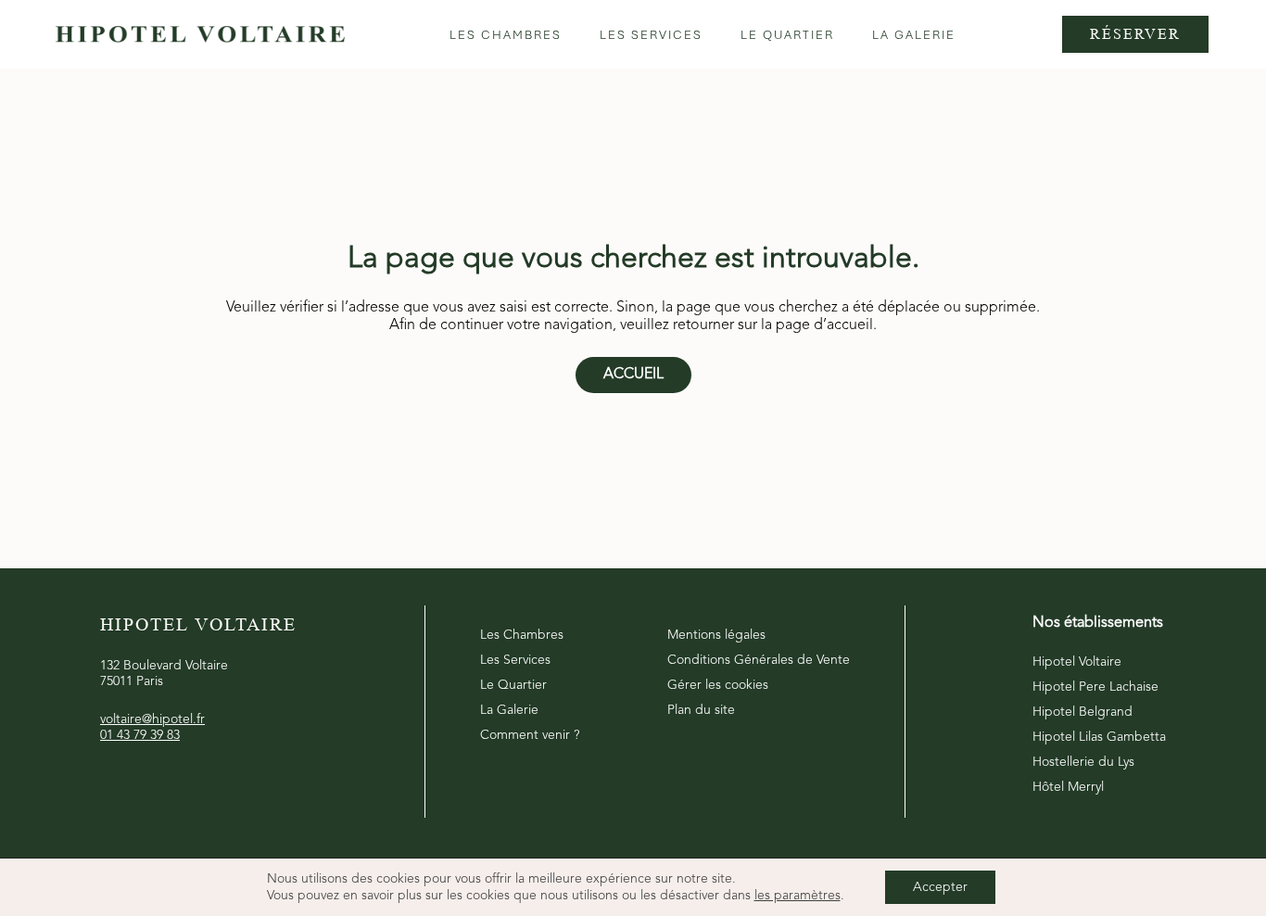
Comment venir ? (529, 735)
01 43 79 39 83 (140, 735)
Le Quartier (513, 685)
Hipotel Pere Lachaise (1095, 687)
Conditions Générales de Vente (758, 660)
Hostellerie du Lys (1083, 762)
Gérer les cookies (717, 685)
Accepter (940, 887)
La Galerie (509, 710)
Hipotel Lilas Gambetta (1099, 737)
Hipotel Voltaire (1076, 661)
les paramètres (797, 895)
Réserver (1135, 34)
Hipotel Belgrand (1082, 712)
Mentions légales (716, 635)
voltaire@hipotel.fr (152, 719)
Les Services (515, 660)
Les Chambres (521, 635)
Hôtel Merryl (1068, 787)
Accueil (633, 374)
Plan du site (701, 710)
